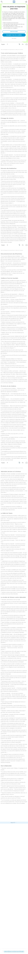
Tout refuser (14, 38)
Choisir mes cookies (14, 31)
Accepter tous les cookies (14, 35)
